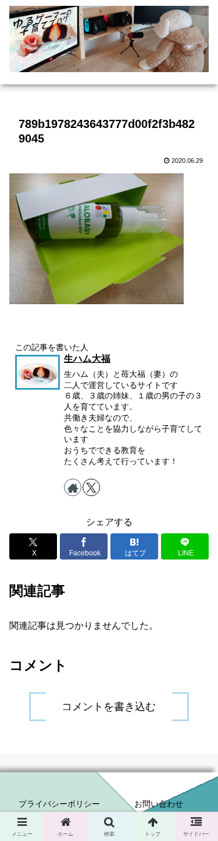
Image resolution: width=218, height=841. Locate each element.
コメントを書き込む (109, 706)
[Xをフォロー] (91, 487)
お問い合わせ (158, 803)
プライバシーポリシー (59, 803)
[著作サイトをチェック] (72, 487)
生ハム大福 (87, 359)
